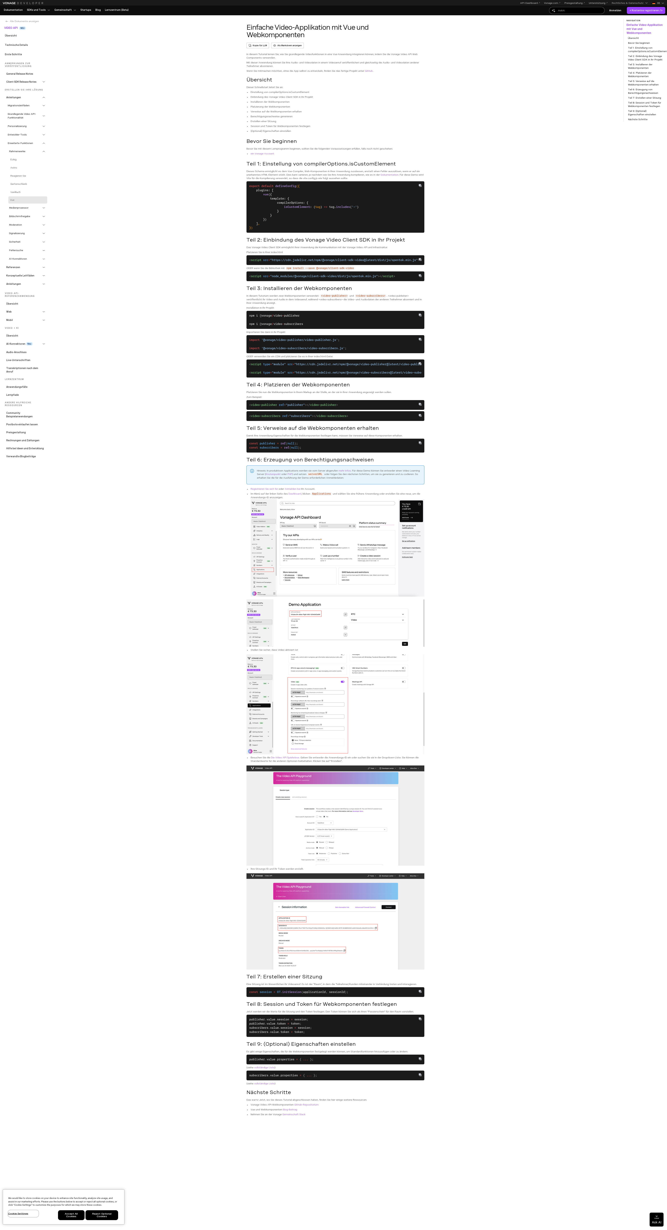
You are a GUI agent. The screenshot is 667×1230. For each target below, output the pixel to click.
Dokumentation (389, 174)
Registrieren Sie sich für (264, 488)
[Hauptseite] (23, 3)
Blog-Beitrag (290, 1109)
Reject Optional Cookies (102, 1215)
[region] (63, 1206)
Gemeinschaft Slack (293, 1114)
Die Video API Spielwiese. (285, 757)
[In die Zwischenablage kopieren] (420, 185)
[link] (13, 10)
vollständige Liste (264, 1067)
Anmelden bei (292, 488)
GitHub (369, 70)
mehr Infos (345, 470)
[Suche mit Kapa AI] (577, 10)
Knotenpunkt (273, 474)
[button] (630, 3)
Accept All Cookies (71, 1215)
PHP (289, 474)
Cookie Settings (18, 1213)
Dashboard (295, 493)
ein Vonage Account (262, 153)
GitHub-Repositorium (306, 1104)
